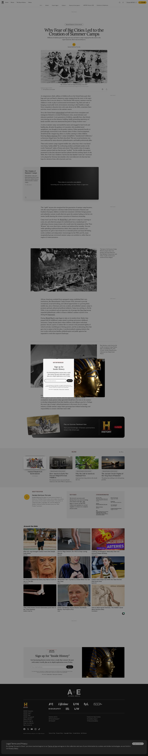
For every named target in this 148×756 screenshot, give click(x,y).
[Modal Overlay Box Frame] (74, 378)
